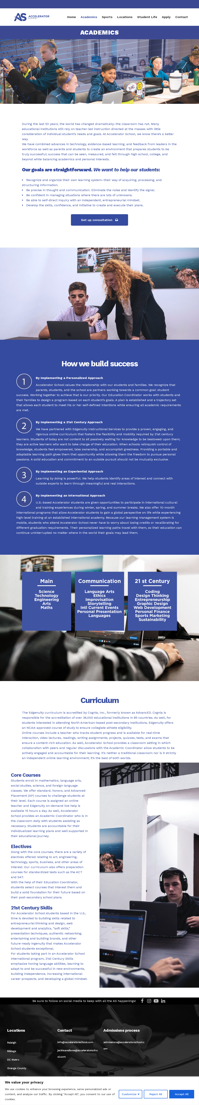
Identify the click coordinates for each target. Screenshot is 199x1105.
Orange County (16, 1068)
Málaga (11, 1051)
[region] (99, 1090)
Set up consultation (96, 220)
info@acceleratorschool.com (75, 1042)
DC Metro (13, 1059)
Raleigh (11, 1042)
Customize (129, 1094)
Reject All (155, 1094)
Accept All (182, 1094)
